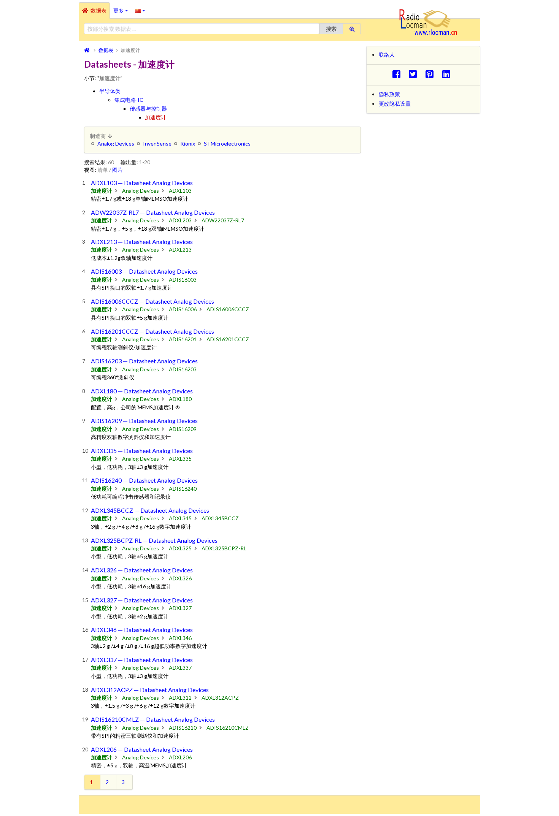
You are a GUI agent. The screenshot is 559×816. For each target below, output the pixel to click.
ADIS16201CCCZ (227, 339)
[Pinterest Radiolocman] (431, 73)
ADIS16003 (183, 279)
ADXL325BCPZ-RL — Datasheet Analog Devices (154, 540)
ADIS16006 (183, 309)
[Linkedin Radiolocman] (448, 73)
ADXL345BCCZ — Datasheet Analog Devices (150, 510)
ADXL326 (180, 578)
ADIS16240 (183, 488)
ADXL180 (180, 399)
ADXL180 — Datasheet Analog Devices (142, 391)
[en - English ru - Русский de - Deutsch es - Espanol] (140, 10)
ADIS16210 (183, 727)
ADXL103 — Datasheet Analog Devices (142, 182)
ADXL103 (180, 190)
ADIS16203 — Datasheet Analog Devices (144, 360)
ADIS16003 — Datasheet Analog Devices (144, 271)
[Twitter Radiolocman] (415, 73)
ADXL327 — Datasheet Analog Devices (142, 600)
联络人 (387, 54)
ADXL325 (180, 548)
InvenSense (157, 143)
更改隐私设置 (395, 103)
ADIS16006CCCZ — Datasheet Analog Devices (152, 301)
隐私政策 (389, 94)
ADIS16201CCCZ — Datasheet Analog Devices (152, 331)
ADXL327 (180, 608)
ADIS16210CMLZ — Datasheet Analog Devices (153, 719)
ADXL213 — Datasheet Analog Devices (142, 241)
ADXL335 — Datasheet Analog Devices (142, 450)
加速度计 (155, 117)
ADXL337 (180, 667)
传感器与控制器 (148, 108)
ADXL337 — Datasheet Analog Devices (142, 659)
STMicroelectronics (227, 143)
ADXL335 (180, 458)
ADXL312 (180, 697)
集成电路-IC (128, 100)
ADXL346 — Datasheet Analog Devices (142, 629)
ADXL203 (180, 220)
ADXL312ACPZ (220, 697)
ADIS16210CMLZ (227, 727)
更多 (122, 8)
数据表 (98, 10)
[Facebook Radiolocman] (398, 73)
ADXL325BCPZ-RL (224, 548)
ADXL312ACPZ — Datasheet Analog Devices (150, 689)
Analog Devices (115, 143)
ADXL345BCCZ (220, 518)
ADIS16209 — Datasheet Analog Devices (144, 420)
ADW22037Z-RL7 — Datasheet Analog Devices (153, 212)
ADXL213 (180, 249)
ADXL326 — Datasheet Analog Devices (142, 570)
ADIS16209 (183, 429)
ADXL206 (180, 757)
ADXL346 (180, 638)
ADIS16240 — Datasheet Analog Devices (144, 480)
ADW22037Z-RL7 (223, 220)
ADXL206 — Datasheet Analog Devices (142, 749)
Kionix (187, 143)
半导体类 (110, 91)
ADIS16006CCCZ (227, 309)
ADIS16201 (183, 339)
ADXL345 (180, 518)
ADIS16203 (183, 369)
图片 (117, 169)
